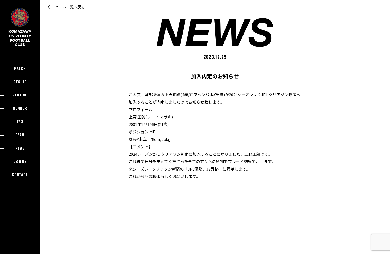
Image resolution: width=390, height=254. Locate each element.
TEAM (19, 135)
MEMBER (20, 109)
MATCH (20, 69)
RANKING (20, 95)
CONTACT (20, 175)
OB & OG (20, 162)
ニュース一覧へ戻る (68, 6)
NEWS (20, 148)
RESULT (20, 82)
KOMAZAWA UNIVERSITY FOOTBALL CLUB (19, 38)
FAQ (20, 122)
